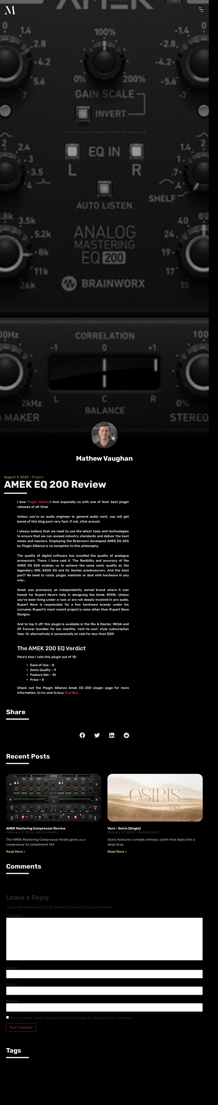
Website (12, 1003)
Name (12, 970)
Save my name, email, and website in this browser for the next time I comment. (71, 1020)
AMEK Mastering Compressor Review (35, 831)
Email (11, 986)
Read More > (15, 854)
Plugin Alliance (39, 504)
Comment (15, 917)
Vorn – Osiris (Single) (124, 831)
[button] (82, 737)
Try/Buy (72, 695)
